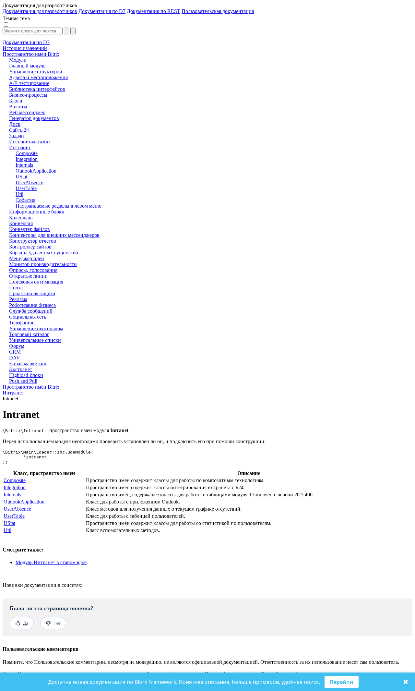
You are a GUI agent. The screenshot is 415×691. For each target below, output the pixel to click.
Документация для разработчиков (40, 11)
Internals (12, 494)
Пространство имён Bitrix (31, 387)
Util (7, 530)
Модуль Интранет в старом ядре (51, 562)
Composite (15, 480)
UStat (9, 523)
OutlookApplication (24, 501)
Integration (15, 487)
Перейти (341, 681)
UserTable (14, 516)
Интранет (13, 392)
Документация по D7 (101, 11)
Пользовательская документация (218, 11)
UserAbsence (17, 509)
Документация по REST (153, 11)
